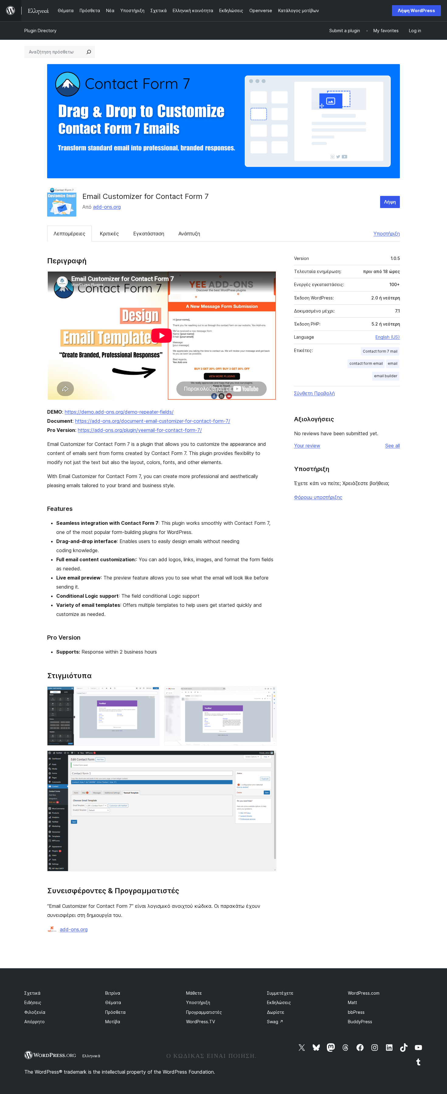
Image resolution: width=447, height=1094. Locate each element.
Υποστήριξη (386, 234)
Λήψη (390, 201)
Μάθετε (194, 993)
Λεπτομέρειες (69, 234)
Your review (307, 446)
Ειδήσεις (32, 1002)
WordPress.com (363, 993)
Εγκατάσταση (148, 234)
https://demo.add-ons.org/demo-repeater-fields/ (119, 412)
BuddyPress (360, 1021)
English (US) (388, 337)
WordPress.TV (200, 1021)
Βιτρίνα (112, 993)
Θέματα (113, 1002)
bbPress (356, 1012)
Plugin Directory (40, 30)
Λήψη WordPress (416, 10)
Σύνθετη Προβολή (314, 393)
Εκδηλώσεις (279, 1002)
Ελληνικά (91, 1055)
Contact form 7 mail (380, 351)
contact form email (366, 363)
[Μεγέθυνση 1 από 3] (151, 695)
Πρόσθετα (115, 1012)
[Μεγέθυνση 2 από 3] (268, 695)
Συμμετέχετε (280, 993)
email (392, 363)
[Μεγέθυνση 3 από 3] (268, 759)
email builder (385, 376)
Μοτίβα (112, 1021)
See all (392, 446)
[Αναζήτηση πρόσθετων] (89, 52)
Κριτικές (109, 234)
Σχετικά (32, 993)
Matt (352, 1002)
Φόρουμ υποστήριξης (318, 497)
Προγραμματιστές (204, 1012)
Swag (275, 1021)
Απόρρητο (34, 1021)
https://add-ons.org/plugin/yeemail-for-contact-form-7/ (140, 430)
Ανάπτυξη (189, 234)
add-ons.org (107, 207)
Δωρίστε (275, 1012)
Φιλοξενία (34, 1012)
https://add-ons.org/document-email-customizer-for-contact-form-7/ (152, 421)
